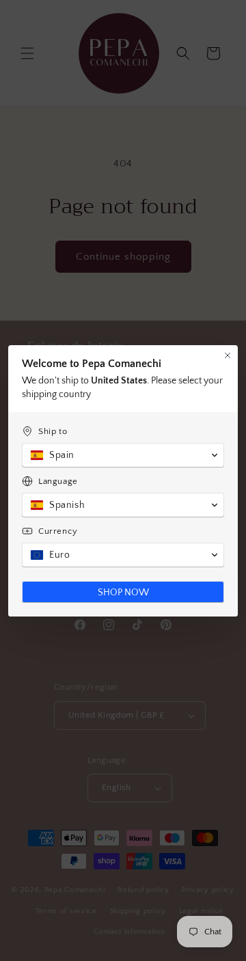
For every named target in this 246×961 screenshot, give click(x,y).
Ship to (52, 431)
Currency (58, 531)
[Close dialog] (227, 355)
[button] (123, 455)
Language (58, 481)
